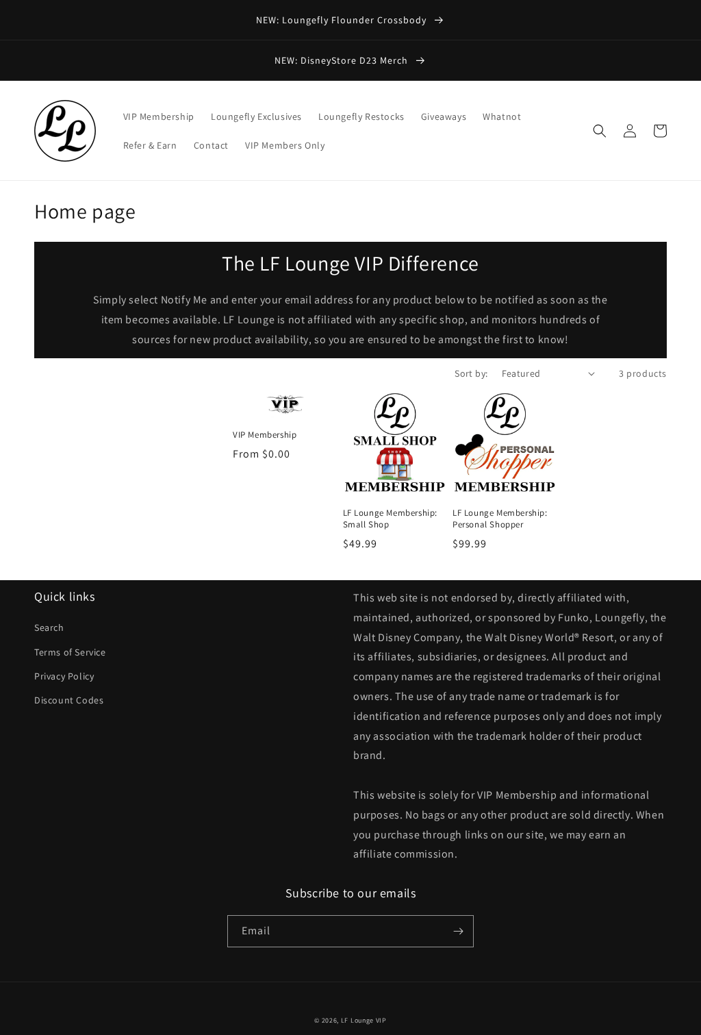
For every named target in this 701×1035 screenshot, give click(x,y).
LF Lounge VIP (364, 1020)
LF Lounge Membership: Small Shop (390, 519)
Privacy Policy (64, 676)
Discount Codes (68, 700)
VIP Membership (264, 434)
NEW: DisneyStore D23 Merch (343, 60)
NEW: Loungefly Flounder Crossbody (342, 20)
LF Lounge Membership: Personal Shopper (500, 519)
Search (49, 627)
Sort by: (471, 373)
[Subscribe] (458, 931)
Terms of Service (70, 652)
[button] (600, 131)
